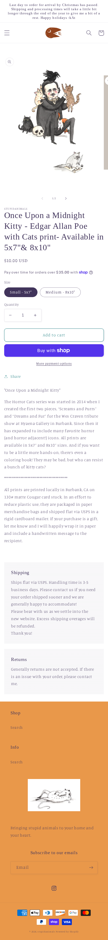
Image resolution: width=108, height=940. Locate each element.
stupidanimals (46, 931)
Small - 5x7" (21, 292)
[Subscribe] (91, 867)
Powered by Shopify (67, 931)
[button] (7, 33)
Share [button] (15, 376)
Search (16, 727)
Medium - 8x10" (60, 292)
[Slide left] (42, 198)
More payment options (54, 363)
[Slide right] (66, 198)
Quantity (11, 304)
